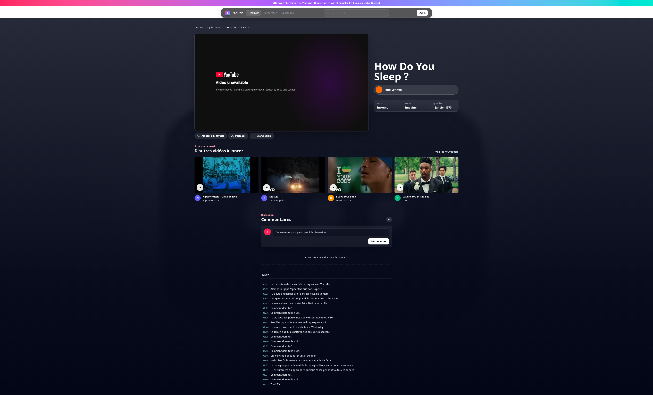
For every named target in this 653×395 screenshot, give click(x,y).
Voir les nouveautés (446, 151)
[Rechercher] (385, 13)
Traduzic (237, 13)
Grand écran (264, 135)
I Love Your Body (346, 196)
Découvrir (253, 12)
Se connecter (378, 241)
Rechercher (270, 12)
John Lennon (216, 27)
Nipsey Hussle (211, 200)
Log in (422, 12)
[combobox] (353, 13)
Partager (240, 135)
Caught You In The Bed (416, 196)
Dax (405, 200)
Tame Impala (276, 200)
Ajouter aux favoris (213, 135)
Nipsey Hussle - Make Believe (220, 196)
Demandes (287, 12)
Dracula (273, 196)
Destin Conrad (344, 200)
